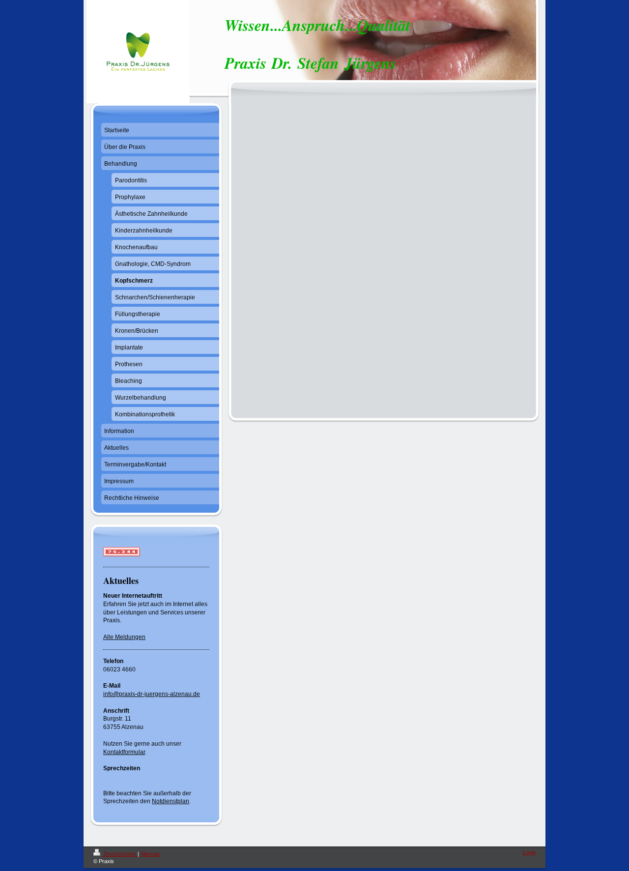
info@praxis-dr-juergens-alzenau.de (151, 694)
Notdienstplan (170, 801)
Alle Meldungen (124, 637)
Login (529, 852)
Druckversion (120, 854)
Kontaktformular (124, 752)
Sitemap (150, 854)
